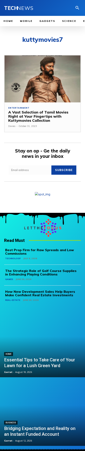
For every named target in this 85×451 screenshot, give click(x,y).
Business (11, 423)
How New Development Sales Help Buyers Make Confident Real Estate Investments (40, 293)
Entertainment (18, 108)
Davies (11, 126)
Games (9, 279)
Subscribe (64, 170)
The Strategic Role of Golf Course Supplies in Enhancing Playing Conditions (41, 272)
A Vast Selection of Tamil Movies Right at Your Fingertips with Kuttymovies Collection (38, 116)
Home (9, 354)
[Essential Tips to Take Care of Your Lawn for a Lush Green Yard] (42, 343)
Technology (13, 258)
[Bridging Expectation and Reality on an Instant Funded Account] (42, 412)
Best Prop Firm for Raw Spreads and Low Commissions (39, 252)
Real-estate (12, 300)
